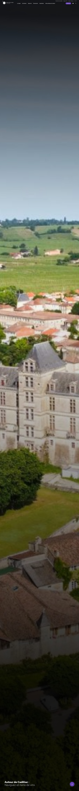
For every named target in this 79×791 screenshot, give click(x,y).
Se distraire (24, 3)
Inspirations (41, 3)
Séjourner (30, 3)
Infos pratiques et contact (50, 3)
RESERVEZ (68, 3)
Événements (35, 3)
